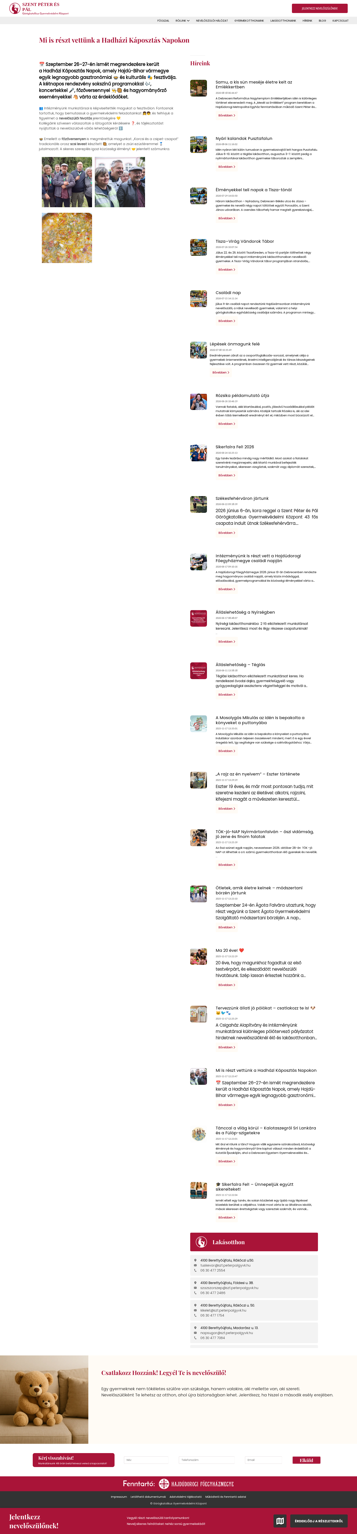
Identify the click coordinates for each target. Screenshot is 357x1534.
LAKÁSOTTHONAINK (283, 21)
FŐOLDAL (163, 21)
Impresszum (119, 1497)
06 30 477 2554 (212, 1270)
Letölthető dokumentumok (148, 1497)
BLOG (322, 21)
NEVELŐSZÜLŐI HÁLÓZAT (212, 21)
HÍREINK (307, 21)
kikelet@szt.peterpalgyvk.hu (223, 1310)
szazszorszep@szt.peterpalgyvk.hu (229, 1287)
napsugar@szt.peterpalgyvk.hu (226, 1333)
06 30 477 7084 (212, 1338)
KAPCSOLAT (341, 21)
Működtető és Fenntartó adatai (225, 1497)
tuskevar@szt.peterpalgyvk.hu (225, 1265)
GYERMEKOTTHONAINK (249, 21)
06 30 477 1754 (212, 1315)
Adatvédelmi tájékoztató (186, 1497)
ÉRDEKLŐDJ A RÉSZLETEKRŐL (319, 1521)
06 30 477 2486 (212, 1293)
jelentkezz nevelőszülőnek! (320, 8)
